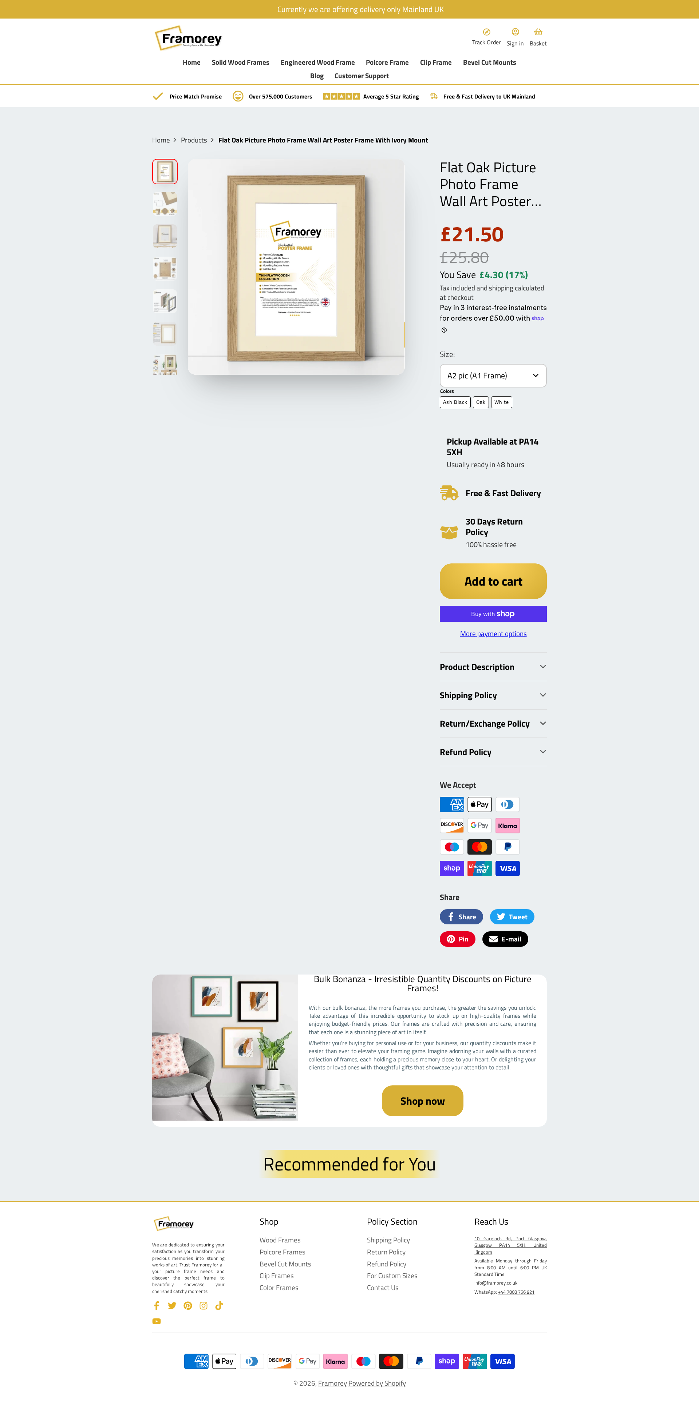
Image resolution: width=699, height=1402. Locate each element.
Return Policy (386, 1252)
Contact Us (383, 1288)
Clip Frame (436, 62)
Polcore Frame (387, 62)
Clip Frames (277, 1276)
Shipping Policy (388, 1240)
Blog (317, 76)
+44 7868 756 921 (516, 1291)
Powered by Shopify (377, 1383)
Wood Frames (280, 1240)
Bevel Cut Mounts (489, 62)
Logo (188, 38)
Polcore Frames (282, 1252)
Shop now (422, 1101)
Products (194, 140)
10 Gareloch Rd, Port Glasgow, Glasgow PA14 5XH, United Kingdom (510, 1245)
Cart (538, 38)
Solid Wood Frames (240, 62)
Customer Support (362, 76)
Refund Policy (386, 1264)
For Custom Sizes (392, 1276)
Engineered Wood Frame (318, 62)
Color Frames (279, 1288)
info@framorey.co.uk (495, 1282)
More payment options (493, 634)
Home (192, 62)
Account (515, 38)
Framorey (332, 1383)
